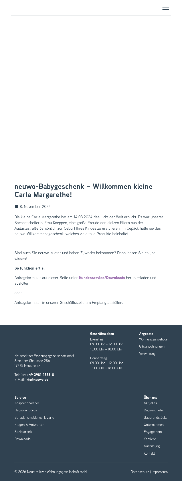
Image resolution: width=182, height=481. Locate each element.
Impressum (160, 471)
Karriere (150, 439)
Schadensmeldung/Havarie (34, 417)
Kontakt (149, 453)
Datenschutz (140, 471)
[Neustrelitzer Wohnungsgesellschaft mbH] (23, 7)
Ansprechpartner (26, 403)
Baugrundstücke (156, 417)
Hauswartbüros (25, 410)
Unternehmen (154, 424)
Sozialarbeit (23, 431)
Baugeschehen (154, 410)
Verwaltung (147, 353)
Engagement (153, 431)
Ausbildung (152, 446)
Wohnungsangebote (153, 339)
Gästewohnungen (151, 346)
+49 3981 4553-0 (40, 374)
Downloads (22, 439)
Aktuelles (150, 403)
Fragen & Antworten (29, 424)
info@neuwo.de (37, 379)
